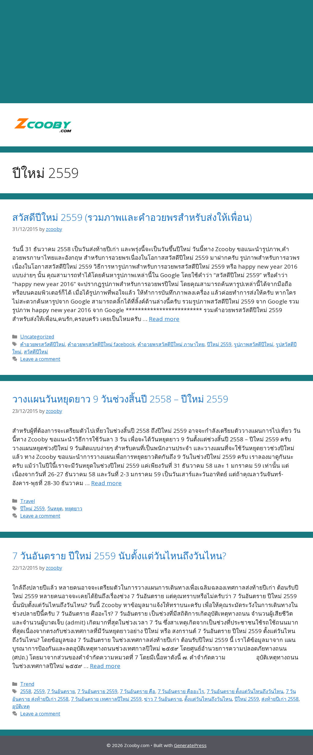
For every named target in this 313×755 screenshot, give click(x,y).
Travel (27, 501)
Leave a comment (40, 359)
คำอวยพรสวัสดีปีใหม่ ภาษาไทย (171, 344)
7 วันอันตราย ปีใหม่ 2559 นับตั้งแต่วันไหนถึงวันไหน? (119, 555)
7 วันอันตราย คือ (137, 691)
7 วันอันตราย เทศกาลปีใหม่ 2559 (106, 699)
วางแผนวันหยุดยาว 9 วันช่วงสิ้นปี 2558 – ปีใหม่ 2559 (120, 398)
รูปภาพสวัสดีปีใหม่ (253, 344)
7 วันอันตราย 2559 (97, 691)
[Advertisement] (156, 52)
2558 (25, 691)
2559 (39, 691)
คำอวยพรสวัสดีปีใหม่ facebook (101, 344)
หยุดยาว (73, 508)
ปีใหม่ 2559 (219, 344)
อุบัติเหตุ (21, 706)
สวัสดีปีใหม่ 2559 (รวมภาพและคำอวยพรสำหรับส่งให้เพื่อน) (132, 217)
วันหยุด (54, 508)
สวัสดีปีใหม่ (36, 351)
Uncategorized (37, 336)
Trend (27, 684)
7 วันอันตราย (61, 691)
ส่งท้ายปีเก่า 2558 (280, 699)
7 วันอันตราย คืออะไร (181, 691)
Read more (164, 319)
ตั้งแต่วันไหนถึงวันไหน (208, 699)
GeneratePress (190, 745)
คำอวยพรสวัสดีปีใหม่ (42, 344)
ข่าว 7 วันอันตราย (163, 699)
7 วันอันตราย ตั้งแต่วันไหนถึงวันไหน (245, 691)
